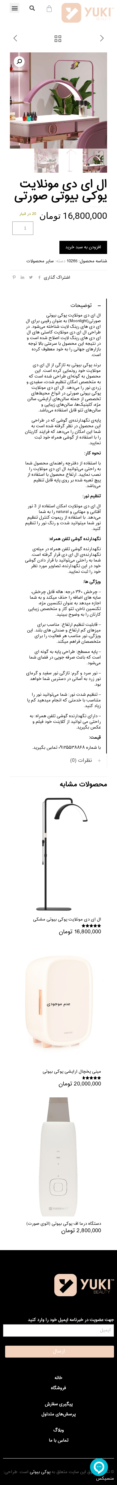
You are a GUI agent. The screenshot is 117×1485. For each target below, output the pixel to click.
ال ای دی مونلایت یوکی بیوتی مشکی (67, 919)
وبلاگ (58, 1430)
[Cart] (49, 8)
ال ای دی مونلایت (84, 506)
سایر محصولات (40, 261)
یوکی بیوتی (40, 1472)
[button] (15, 8)
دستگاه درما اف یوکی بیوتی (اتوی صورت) (63, 1223)
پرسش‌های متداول (58, 1414)
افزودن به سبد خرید (83, 247)
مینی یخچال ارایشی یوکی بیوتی (72, 1071)
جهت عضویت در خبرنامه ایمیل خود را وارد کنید (71, 1320)
